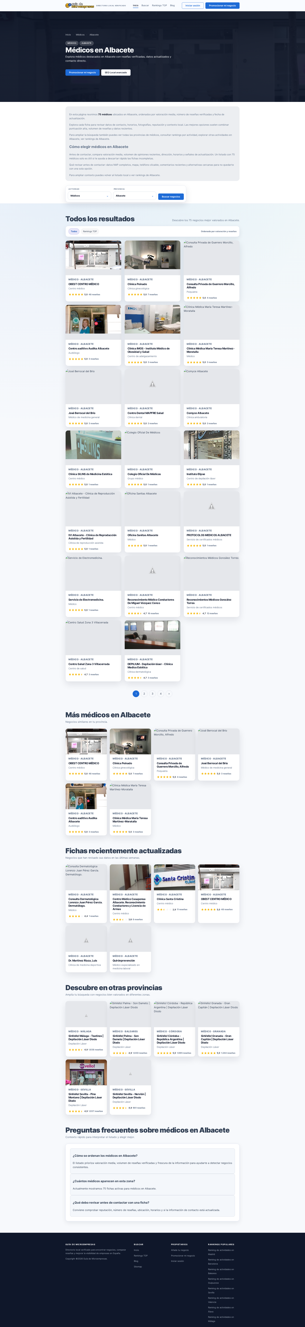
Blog (172, 5)
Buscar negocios (171, 196)
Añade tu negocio (180, 1250)
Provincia (119, 189)
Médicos (80, 34)
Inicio (135, 5)
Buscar (145, 5)
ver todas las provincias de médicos (138, 134)
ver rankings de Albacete (95, 138)
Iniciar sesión (193, 5)
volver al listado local (116, 175)
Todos (74, 231)
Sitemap (138, 1266)
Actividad (73, 189)
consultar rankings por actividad (178, 134)
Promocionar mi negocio (222, 5)
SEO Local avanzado (116, 72)
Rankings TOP (159, 5)
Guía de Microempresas (95, 1258)
